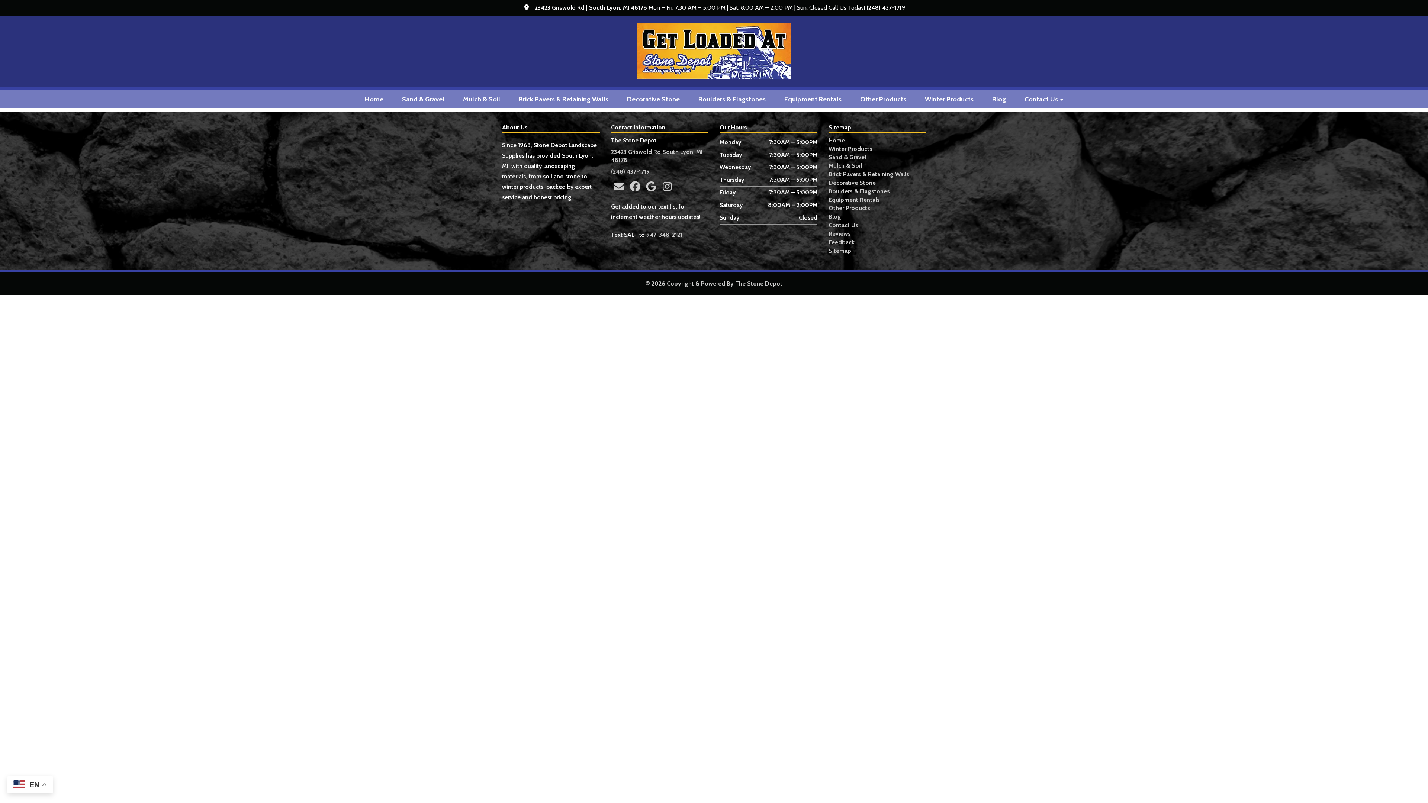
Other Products (883, 99)
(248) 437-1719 (885, 7)
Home (374, 99)
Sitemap (840, 250)
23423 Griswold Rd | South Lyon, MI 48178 (591, 7)
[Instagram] (667, 186)
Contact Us (1042, 99)
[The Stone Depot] (714, 51)
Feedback (842, 242)
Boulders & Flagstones (732, 99)
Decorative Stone (653, 99)
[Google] (650, 186)
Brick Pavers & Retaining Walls (563, 99)
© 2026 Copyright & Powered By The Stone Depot (714, 283)
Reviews (840, 233)
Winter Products (949, 99)
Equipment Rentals (813, 99)
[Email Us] (618, 186)
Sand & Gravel (423, 99)
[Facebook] (634, 186)
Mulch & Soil (481, 99)
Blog (999, 99)
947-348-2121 (664, 234)
